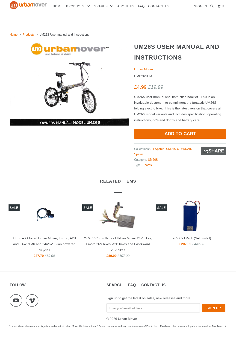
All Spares (157, 149)
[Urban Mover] (28, 5)
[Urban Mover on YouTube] (17, 300)
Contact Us (159, 6)
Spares (102, 6)
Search (114, 285)
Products (76, 6)
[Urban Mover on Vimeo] (33, 300)
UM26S (153, 159)
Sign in (200, 6)
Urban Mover (143, 69)
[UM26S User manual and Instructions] (70, 83)
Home (58, 6)
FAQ (141, 6)
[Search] (212, 6)
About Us (126, 6)
